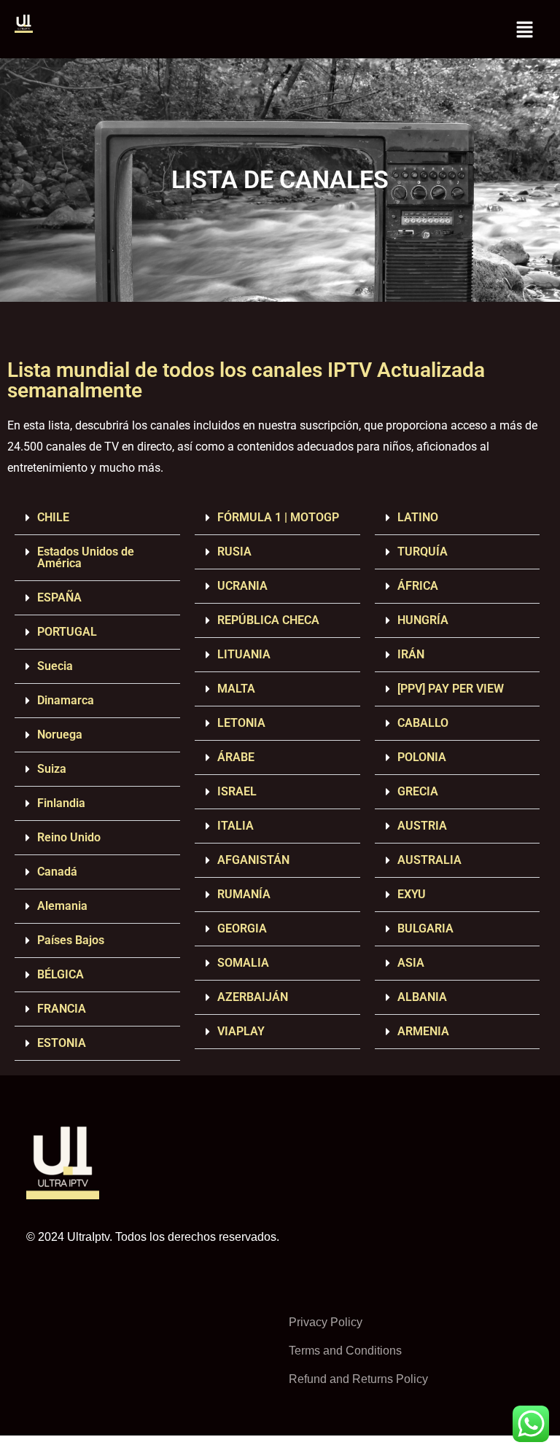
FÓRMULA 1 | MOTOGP (278, 517)
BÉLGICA (60, 974)
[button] (524, 29)
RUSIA (234, 551)
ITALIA (235, 826)
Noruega (59, 734)
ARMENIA (423, 1031)
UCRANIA (242, 586)
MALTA (236, 689)
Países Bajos (70, 940)
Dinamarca (65, 700)
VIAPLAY (241, 1031)
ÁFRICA (417, 586)
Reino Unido (69, 837)
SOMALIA (243, 963)
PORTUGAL (67, 632)
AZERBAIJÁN (252, 997)
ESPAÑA (59, 597)
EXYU (411, 894)
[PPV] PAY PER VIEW (450, 689)
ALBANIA (422, 997)
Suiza (51, 769)
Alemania (62, 906)
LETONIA (241, 723)
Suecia (55, 666)
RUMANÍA (244, 894)
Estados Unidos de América (85, 557)
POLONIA (421, 757)
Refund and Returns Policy (358, 1379)
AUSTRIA (422, 826)
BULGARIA (425, 928)
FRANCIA (61, 1009)
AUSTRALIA (429, 860)
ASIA (410, 963)
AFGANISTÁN (253, 860)
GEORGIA (242, 928)
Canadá (57, 872)
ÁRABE (235, 757)
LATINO (417, 517)
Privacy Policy (325, 1322)
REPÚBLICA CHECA (268, 620)
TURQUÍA (422, 551)
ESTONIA (61, 1043)
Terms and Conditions (345, 1350)
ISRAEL (237, 791)
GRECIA (417, 791)
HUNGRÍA (422, 620)
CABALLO (422, 723)
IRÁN (410, 654)
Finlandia (61, 803)
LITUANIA (244, 654)
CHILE (53, 517)
